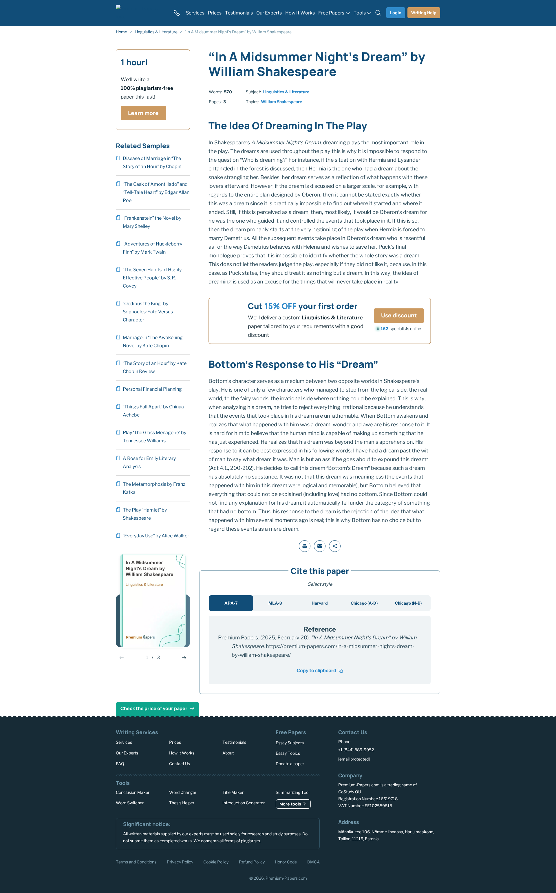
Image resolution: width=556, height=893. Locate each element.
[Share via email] (319, 546)
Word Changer (182, 792)
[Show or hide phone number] (176, 13)
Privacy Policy (180, 861)
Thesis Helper (181, 802)
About (228, 752)
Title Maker (233, 792)
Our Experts (127, 752)
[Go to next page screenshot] (184, 657)
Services (124, 742)
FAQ (120, 763)
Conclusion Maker (132, 792)
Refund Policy (252, 861)
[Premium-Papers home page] (141, 13)
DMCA (313, 861)
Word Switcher (130, 802)
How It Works (181, 752)
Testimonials (234, 742)
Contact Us (179, 763)
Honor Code (286, 861)
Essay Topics (288, 753)
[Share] (335, 546)
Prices (175, 742)
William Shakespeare (281, 101)
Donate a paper (290, 763)
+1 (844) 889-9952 (356, 749)
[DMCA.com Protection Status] (346, 861)
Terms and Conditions (136, 861)
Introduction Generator (243, 802)
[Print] (304, 546)
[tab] (231, 603)
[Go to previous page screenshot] (121, 657)
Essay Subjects (290, 742)
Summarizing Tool (292, 792)
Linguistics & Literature (286, 91)
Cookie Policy (215, 861)
